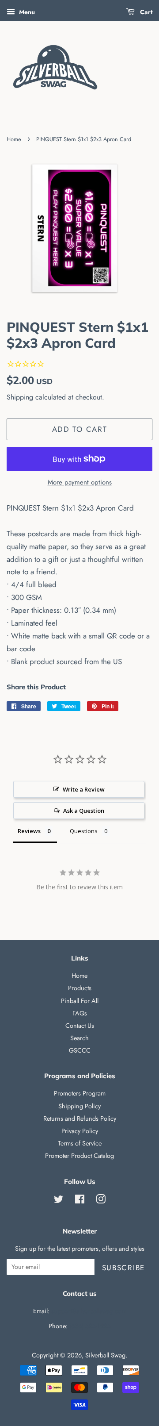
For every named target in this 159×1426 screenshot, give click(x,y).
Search (79, 1038)
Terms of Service (80, 1143)
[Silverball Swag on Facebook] (80, 1200)
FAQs (79, 1013)
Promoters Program (80, 1093)
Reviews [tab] (29, 831)
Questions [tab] (84, 831)
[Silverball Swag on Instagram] (101, 1200)
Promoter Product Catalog (79, 1155)
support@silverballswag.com (88, 1311)
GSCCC (80, 1050)
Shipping (20, 397)
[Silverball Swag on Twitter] (59, 1200)
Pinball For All (79, 1000)
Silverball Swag (105, 1355)
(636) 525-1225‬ (90, 1326)
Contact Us (79, 1025)
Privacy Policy (79, 1130)
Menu (26, 12)
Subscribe (123, 1267)
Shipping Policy (79, 1106)
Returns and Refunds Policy (79, 1118)
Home (14, 139)
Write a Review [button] (84, 789)
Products (79, 988)
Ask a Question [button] (83, 811)
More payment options (80, 482)
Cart (145, 12)
